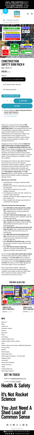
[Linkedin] (23, 425)
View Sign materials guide (11, 96)
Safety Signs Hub (6, 354)
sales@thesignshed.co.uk (18, 378)
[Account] (28, 14)
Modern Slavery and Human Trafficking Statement (16, 345)
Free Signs (4, 337)
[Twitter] (20, 425)
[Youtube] (14, 425)
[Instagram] (11, 425)
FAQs (3, 334)
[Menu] (2, 14)
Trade (3, 366)
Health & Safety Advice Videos (10, 341)
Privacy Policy (5, 347)
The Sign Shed (19, 428)
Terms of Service (6, 364)
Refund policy (5, 352)
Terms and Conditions (7, 362)
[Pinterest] (26, 425)
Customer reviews (6, 328)
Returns (3, 349)
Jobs (2, 343)
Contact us (4, 326)
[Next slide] (31, 299)
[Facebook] (7, 425)
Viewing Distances (6, 369)
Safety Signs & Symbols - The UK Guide (13, 356)
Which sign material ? (7, 371)
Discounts (4, 332)
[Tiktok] (17, 425)
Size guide (4, 360)
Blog (2, 324)
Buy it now (17, 106)
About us (4, 322)
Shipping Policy (6, 358)
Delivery (3, 330)
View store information (10, 116)
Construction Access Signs (12, 20)
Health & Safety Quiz (7, 339)
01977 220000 (16, 381)
